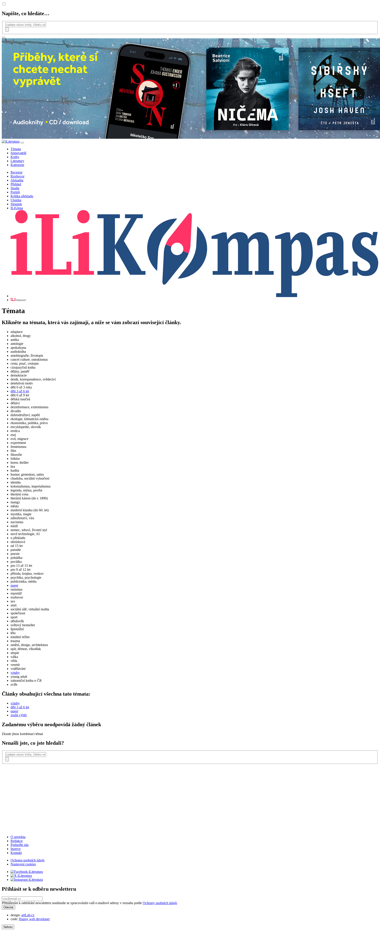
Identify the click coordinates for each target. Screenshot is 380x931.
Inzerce (16, 849)
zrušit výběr (19, 715)
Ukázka (16, 200)
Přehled (16, 184)
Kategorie (17, 165)
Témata (16, 149)
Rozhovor (17, 176)
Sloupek (16, 204)
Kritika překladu (22, 196)
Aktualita (17, 180)
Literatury (17, 161)
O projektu (18, 837)
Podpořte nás (20, 845)
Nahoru (8, 927)
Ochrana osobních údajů (27, 860)
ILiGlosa (17, 208)
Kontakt (16, 853)
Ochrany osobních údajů (160, 903)
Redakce (17, 841)
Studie (15, 188)
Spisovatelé (18, 153)
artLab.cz (27, 915)
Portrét (15, 192)
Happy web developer (34, 919)
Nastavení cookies (23, 864)
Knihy (15, 157)
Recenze (16, 172)
